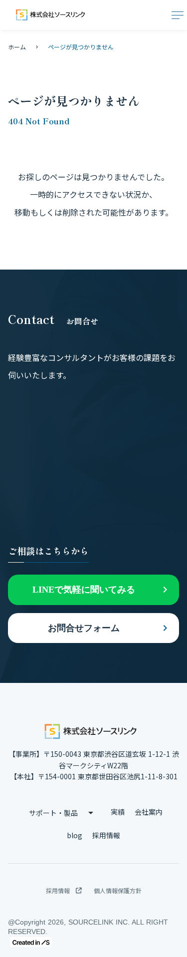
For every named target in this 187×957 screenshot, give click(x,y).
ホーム (17, 46)
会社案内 (149, 812)
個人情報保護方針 (118, 890)
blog (74, 835)
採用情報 (106, 835)
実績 (118, 812)
